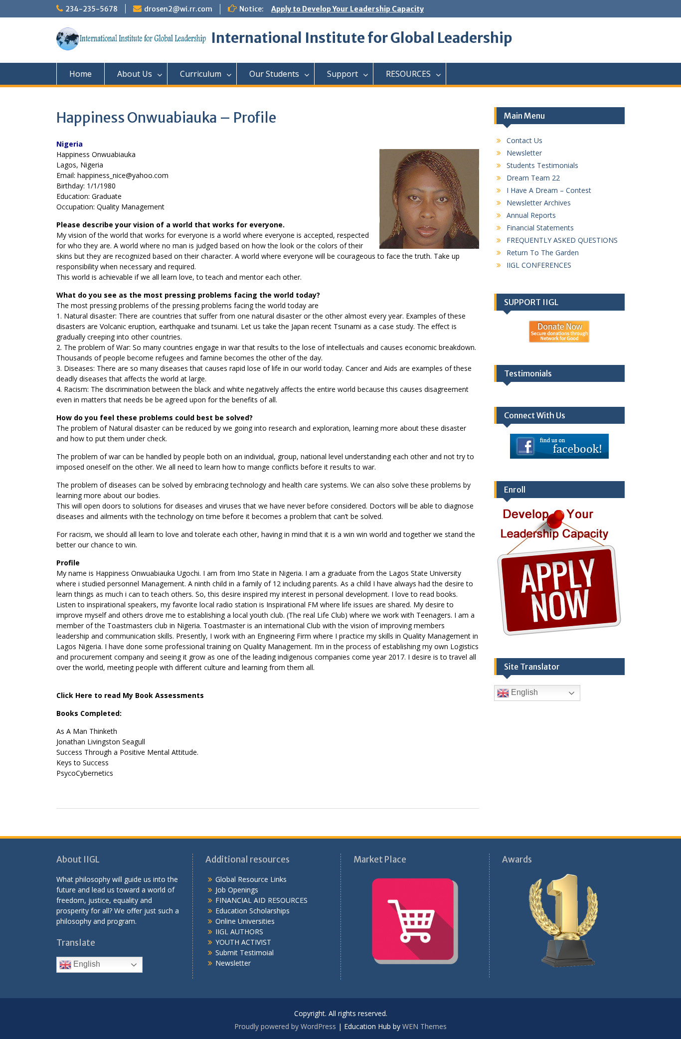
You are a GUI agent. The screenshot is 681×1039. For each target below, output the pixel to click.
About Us (134, 73)
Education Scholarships (252, 910)
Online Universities (245, 921)
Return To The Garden (543, 252)
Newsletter (524, 153)
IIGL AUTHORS (239, 931)
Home (80, 73)
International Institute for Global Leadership (361, 38)
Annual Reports (531, 215)
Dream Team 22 (533, 177)
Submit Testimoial (244, 952)
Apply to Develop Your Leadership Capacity (347, 8)
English (523, 693)
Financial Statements (540, 227)
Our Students (274, 73)
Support (342, 73)
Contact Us (524, 140)
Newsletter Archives (539, 202)
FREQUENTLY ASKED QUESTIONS (562, 240)
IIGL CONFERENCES (539, 265)
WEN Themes (424, 1026)
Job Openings (236, 889)
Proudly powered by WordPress (285, 1026)
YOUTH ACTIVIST (243, 942)
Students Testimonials (542, 165)
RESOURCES (408, 73)
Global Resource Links (251, 879)
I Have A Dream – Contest (549, 190)
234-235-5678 (91, 8)
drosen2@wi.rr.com (178, 8)
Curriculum (200, 73)
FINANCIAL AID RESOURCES (261, 900)
